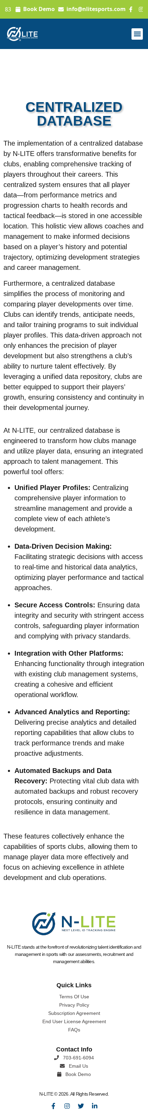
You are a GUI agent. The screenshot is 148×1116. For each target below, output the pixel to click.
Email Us (77, 1066)
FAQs (74, 1029)
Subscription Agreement (74, 1013)
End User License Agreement (74, 1021)
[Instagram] (67, 1106)
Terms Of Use (74, 996)
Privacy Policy (74, 1005)
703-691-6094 (78, 1057)
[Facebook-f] (53, 1106)
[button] (137, 34)
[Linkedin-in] (95, 1106)
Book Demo (42, 9)
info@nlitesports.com (99, 9)
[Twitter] (81, 1106)
